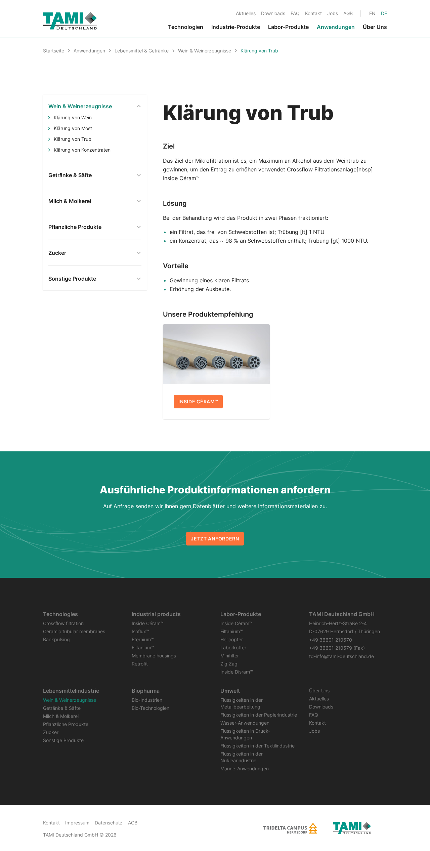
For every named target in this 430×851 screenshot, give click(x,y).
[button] (406, 825)
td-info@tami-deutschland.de (341, 656)
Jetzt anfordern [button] (215, 538)
